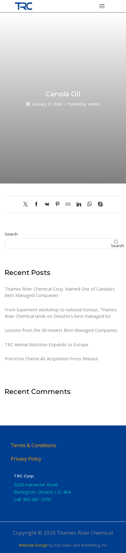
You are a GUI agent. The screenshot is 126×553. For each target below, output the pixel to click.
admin (94, 104)
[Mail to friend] (68, 204)
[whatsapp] (89, 204)
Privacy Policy (26, 458)
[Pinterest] (57, 204)
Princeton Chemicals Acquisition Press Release (51, 358)
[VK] (47, 204)
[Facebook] (36, 204)
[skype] (99, 204)
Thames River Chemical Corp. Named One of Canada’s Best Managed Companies (60, 292)
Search (11, 234)
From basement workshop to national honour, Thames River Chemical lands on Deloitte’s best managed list (61, 312)
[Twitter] (27, 204)
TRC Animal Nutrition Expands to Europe (46, 344)
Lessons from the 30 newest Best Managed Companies (61, 330)
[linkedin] (78, 204)
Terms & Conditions (33, 445)
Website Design (33, 545)
